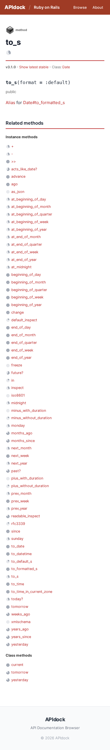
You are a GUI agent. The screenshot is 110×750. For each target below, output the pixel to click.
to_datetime (21, 554)
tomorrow (19, 606)
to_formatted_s (24, 569)
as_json (17, 192)
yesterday (19, 644)
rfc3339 (18, 524)
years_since (21, 637)
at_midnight (21, 267)
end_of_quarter (24, 342)
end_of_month (23, 335)
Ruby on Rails (47, 7)
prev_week (20, 501)
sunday (17, 538)
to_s (15, 576)
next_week (20, 456)
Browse (80, 7)
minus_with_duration (28, 410)
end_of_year (21, 357)
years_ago (20, 629)
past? (16, 471)
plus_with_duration (27, 478)
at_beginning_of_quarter (31, 214)
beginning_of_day (26, 274)
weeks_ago (20, 614)
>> (13, 161)
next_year (19, 463)
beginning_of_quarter (29, 290)
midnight (18, 403)
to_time (17, 584)
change (17, 312)
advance (18, 176)
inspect (17, 388)
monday (18, 425)
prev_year (19, 508)
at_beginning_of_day (28, 199)
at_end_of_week (24, 252)
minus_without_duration (31, 418)
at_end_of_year (24, 260)
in (12, 380)
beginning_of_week (27, 297)
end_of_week (22, 350)
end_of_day (21, 327)
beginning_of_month (28, 282)
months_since (23, 441)
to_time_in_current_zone (31, 592)
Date (66, 67)
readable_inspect (25, 516)
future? (17, 373)
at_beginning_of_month (31, 206)
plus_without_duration (30, 486)
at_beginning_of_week (30, 222)
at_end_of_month (26, 237)
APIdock (15, 7)
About (98, 7)
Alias (10, 102)
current (17, 665)
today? (17, 599)
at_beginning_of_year (29, 229)
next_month (21, 448)
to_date (17, 546)
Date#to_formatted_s (44, 102)
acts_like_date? (24, 169)
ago (14, 184)
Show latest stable (34, 67)
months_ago (21, 433)
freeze (16, 365)
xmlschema (20, 622)
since (15, 531)
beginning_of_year (26, 305)
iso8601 (18, 395)
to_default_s (21, 561)
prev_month (21, 493)
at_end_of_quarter (26, 244)
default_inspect (24, 320)
